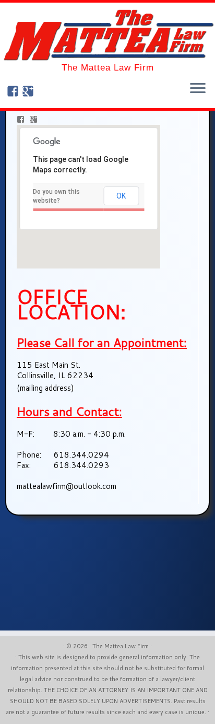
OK (121, 196)
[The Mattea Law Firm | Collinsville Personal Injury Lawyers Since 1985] (107, 35)
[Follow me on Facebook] (14, 92)
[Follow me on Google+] (29, 92)
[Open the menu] (198, 89)
